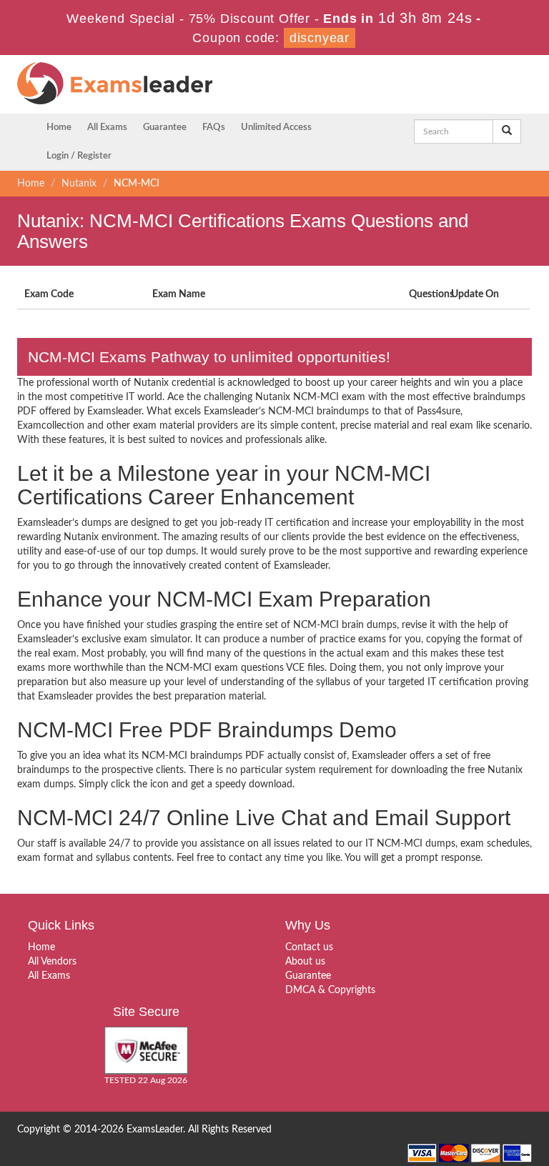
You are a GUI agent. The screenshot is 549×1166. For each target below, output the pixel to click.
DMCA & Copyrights (330, 990)
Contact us (309, 947)
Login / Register (79, 156)
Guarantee (165, 127)
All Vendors (52, 962)
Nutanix (79, 184)
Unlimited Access (276, 127)
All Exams (107, 127)
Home (58, 127)
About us (305, 962)
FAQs (213, 127)
